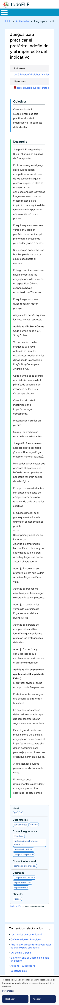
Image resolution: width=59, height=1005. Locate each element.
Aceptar (37, 999)
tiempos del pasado (24, 854)
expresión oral (21, 887)
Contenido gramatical (25, 831)
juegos (17, 898)
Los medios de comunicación (27, 934)
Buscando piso (19, 970)
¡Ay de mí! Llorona (21, 952)
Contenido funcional (24, 861)
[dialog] (29, 991)
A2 (15, 813)
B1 (21, 813)
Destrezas (18, 872)
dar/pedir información (25, 865)
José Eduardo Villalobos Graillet (31, 74)
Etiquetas (18, 894)
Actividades (22, 21)
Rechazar (10, 999)
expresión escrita (22, 882)
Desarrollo (20, 141)
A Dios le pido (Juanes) (23, 975)
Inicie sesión (15, 906)
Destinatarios (20, 819)
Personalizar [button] (8, 991)
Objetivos (20, 101)
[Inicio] (6, 4)
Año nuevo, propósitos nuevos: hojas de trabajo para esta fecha (31, 946)
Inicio (8, 21)
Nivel (16, 808)
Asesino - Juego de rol (23, 965)
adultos (34, 824)
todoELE (20, 4)
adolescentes (20, 824)
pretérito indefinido (23, 849)
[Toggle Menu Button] (4, 12)
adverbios (18, 836)
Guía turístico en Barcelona (26, 939)
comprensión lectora (24, 877)
